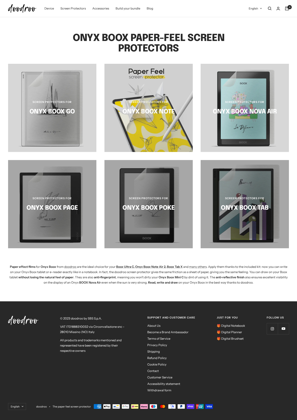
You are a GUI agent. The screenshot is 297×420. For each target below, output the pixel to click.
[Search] (270, 8)
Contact (153, 371)
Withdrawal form (159, 390)
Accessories (100, 8)
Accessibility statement (163, 384)
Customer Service (159, 377)
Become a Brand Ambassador (168, 332)
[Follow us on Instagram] (272, 328)
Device (49, 8)
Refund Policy (157, 358)
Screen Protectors (73, 8)
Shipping (153, 351)
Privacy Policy (157, 345)
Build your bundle (128, 8)
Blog (150, 8)
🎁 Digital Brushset (230, 338)
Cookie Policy (156, 364)
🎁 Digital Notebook (231, 326)
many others (198, 267)
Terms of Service (158, 338)
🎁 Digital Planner (229, 332)
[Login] (278, 8)
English (253, 8)
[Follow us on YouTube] (283, 328)
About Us (153, 326)
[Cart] (287, 8)
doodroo (70, 267)
